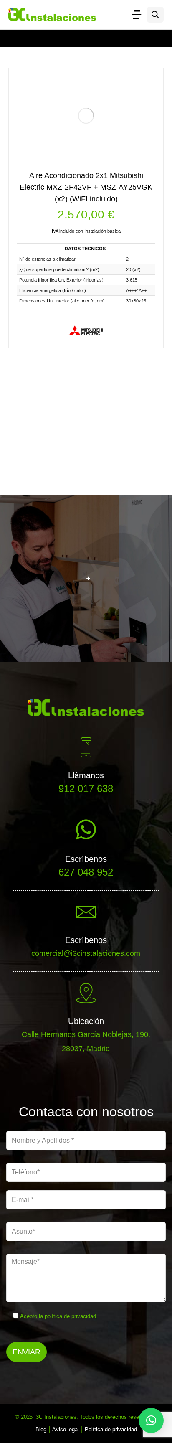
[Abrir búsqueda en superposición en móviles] (155, 14)
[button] (151, 1420)
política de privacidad (70, 1316)
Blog (40, 1429)
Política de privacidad (111, 1429)
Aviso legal (65, 1429)
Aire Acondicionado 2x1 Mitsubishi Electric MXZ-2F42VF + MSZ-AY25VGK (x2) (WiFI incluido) (86, 187)
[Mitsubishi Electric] (86, 331)
